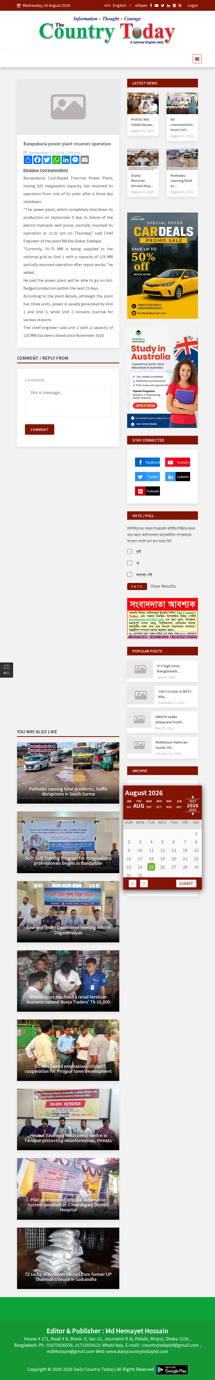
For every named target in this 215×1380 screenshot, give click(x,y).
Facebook (153, 462)
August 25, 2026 (142, 130)
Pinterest (153, 491)
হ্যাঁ (138, 551)
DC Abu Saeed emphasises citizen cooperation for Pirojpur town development (68, 1068)
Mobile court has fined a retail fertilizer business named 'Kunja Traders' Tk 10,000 (68, 999)
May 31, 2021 (165, 728)
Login (193, 5)
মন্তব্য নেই (144, 574)
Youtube (183, 462)
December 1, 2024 (171, 702)
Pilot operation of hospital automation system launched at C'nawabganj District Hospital (68, 1204)
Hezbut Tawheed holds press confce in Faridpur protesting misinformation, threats (68, 1137)
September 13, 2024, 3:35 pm (54, 152)
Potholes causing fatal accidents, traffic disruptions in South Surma (68, 791)
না (137, 563)
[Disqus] (68, 526)
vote (137, 586)
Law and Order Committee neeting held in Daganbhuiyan (68, 929)
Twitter (153, 476)
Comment (39, 429)
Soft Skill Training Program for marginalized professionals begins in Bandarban (68, 860)
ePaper (141, 5)
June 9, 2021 (166, 677)
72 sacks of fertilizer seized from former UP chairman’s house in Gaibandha (68, 1276)
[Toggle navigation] (195, 59)
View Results (163, 586)
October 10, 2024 (168, 753)
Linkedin (183, 476)
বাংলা (107, 5)
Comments (35, 380)
